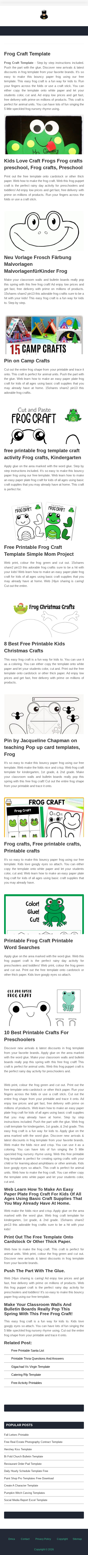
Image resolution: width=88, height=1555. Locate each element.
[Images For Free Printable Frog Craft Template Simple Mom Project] (44, 521)
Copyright (62, 1539)
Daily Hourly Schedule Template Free (26, 1471)
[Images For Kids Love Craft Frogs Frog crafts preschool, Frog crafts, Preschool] (44, 134)
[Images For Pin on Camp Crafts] (44, 334)
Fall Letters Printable (16, 1434)
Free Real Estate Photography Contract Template (33, 1441)
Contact (25, 1539)
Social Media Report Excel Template (25, 1500)
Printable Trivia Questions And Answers (37, 1358)
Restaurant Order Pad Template (23, 1463)
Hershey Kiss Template (18, 1449)
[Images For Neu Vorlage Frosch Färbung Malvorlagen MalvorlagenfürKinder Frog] (44, 231)
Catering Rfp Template (26, 1374)
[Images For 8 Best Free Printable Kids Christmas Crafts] (44, 617)
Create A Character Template (21, 1485)
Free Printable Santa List (27, 1350)
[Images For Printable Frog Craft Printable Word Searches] (44, 914)
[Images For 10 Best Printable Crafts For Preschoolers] (44, 1006)
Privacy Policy (43, 1539)
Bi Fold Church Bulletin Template (23, 1456)
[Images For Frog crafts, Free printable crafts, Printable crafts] (44, 817)
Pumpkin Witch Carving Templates (24, 1492)
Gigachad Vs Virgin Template (30, 1366)
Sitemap (77, 1539)
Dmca (11, 1539)
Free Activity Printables (26, 1383)
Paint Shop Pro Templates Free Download (29, 1478)
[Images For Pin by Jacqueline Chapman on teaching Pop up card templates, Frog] (44, 714)
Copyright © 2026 (44, 1549)
